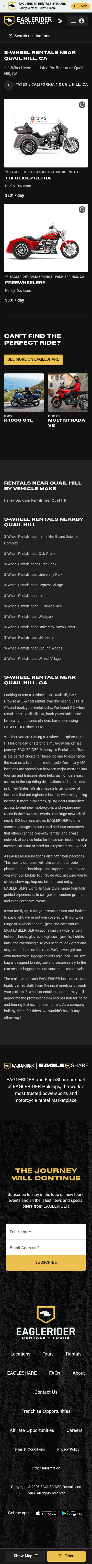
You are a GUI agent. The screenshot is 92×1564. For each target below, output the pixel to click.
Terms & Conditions (29, 1450)
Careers (74, 1431)
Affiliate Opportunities (32, 1431)
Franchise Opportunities (46, 1412)
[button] (46, 149)
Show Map (23, 1556)
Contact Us (45, 1392)
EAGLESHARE (22, 1373)
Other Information (46, 1468)
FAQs (54, 1373)
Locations (20, 1354)
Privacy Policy (68, 1450)
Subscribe (46, 1263)
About (79, 1373)
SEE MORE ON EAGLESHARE (33, 360)
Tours (48, 1354)
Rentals (74, 1354)
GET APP (80, 6)
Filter (69, 1556)
